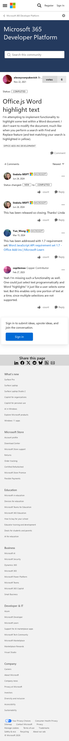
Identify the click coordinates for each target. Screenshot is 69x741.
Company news (11, 680)
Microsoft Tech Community (16, 634)
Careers (7, 669)
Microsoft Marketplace (14, 640)
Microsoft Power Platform (15, 576)
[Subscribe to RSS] (47, 362)
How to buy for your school (16, 518)
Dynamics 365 (10, 565)
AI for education (11, 536)
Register (49, 5)
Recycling (24, 731)
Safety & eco (10, 731)
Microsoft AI (9, 553)
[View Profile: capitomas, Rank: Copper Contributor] (7, 269)
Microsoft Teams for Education (17, 507)
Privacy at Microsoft (13, 686)
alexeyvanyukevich (25, 77)
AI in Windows (10, 408)
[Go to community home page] (12, 5)
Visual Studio (10, 652)
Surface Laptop (11, 385)
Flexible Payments (12, 478)
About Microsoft (11, 675)
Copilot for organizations (15, 397)
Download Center (12, 443)
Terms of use (28, 728)
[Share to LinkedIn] (16, 362)
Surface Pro (9, 379)
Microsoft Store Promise (15, 472)
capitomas (19, 268)
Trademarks (44, 728)
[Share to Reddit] (34, 362)
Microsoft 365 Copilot (14, 588)
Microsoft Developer (13, 617)
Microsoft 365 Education (15, 513)
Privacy (40, 724)
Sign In (60, 5)
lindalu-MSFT (21, 174)
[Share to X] (28, 362)
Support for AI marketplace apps (18, 628)
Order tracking (10, 460)
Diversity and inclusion (14, 698)
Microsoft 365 (10, 570)
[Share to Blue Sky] (41, 362)
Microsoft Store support (15, 449)
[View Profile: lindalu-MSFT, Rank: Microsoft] (7, 176)
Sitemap (8, 724)
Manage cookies (11, 728)
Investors (8, 692)
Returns (7, 455)
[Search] (39, 5)
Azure (7, 611)
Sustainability (10, 710)
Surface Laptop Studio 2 (15, 391)
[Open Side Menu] (5, 5)
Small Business (11, 594)
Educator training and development (20, 524)
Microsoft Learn (11, 623)
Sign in (19, 337)
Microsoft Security (12, 559)
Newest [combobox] (58, 164)
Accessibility (9, 704)
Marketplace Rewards (14, 646)
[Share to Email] (53, 362)
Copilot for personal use (15, 403)
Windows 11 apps (12, 420)
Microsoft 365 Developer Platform (23, 15)
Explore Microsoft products (16, 414)
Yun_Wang (19, 231)
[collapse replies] (34, 171)
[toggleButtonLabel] (63, 15)
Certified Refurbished (13, 466)
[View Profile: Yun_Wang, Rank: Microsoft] (7, 233)
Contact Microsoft (24, 724)
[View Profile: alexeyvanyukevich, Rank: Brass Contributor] (7, 79)
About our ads (39, 731)
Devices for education (14, 501)
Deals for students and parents (18, 530)
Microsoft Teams (11, 582)
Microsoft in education (14, 495)
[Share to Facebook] (22, 362)
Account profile (11, 437)
